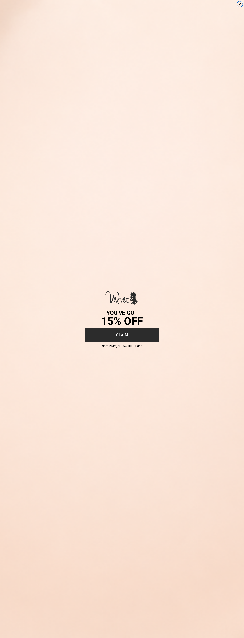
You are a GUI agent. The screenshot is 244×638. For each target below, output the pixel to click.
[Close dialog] (240, 4)
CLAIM (122, 335)
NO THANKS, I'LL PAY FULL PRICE (122, 346)
